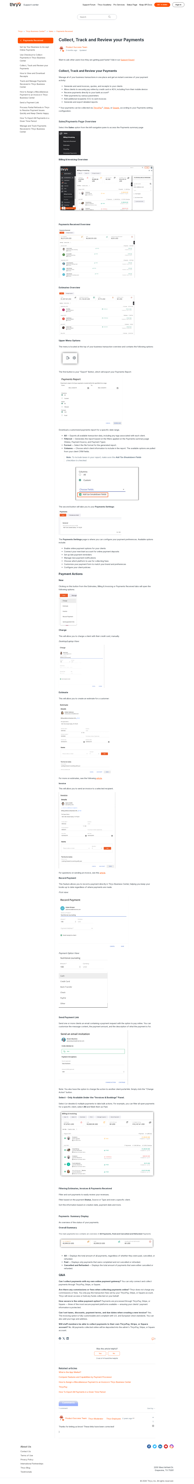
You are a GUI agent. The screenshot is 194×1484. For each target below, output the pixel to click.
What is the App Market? (70, 1372)
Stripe (106, 108)
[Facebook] (60, 1338)
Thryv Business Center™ (36, 31)
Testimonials (26, 1472)
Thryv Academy (104, 5)
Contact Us (25, 1451)
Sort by (150, 1408)
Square (116, 108)
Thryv (20, 31)
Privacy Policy (26, 1459)
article (99, 778)
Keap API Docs (145, 5)
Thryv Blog (25, 1467)
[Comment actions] (153, 1425)
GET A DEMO (162, 5)
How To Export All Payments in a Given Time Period (82, 1392)
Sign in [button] (178, 5)
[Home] (15, 4)
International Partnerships (31, 1463)
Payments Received (64, 31)
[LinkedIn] (67, 1338)
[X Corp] (64, 1338)
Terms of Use (26, 1455)
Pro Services (119, 5)
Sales (51, 31)
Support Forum (89, 5)
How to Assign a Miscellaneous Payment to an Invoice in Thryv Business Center (95, 1382)
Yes (100, 1353)
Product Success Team (76, 47)
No (114, 1353)
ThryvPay (97, 108)
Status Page (132, 5)
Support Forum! (127, 60)
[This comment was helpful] (153, 1417)
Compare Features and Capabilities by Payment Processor (85, 1377)
